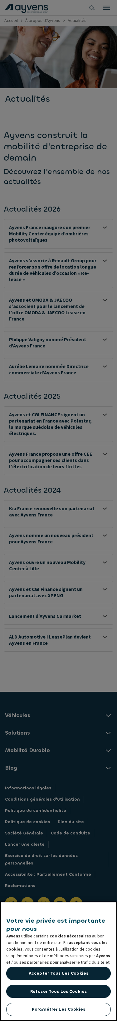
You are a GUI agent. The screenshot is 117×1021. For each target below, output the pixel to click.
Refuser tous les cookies (58, 991)
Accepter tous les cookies (58, 973)
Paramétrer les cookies (58, 1009)
